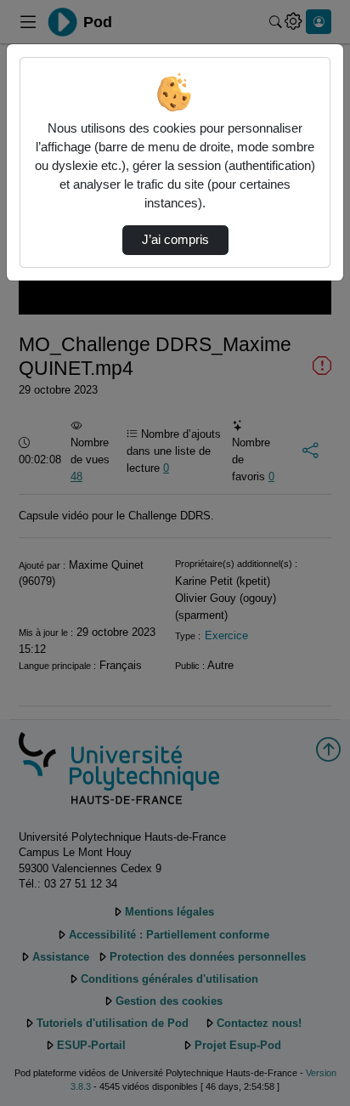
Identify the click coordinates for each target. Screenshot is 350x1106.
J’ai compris (175, 240)
